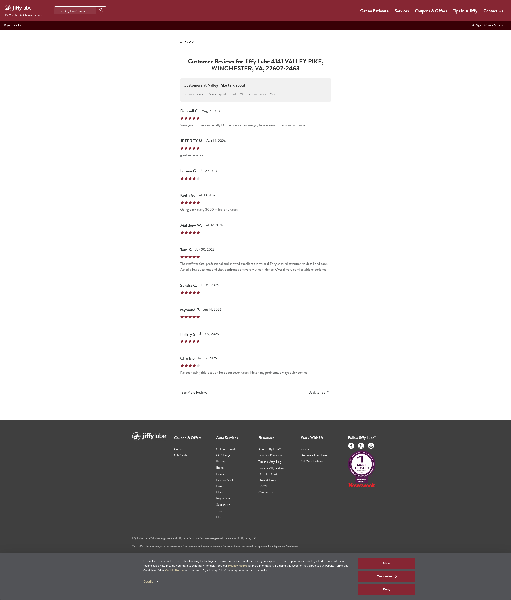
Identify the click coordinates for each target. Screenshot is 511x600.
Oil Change (223, 455)
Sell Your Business (312, 461)
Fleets (220, 517)
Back (186, 42)
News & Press (267, 480)
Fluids (220, 492)
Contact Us (493, 11)
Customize (384, 576)
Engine (220, 473)
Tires (219, 510)
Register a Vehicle (13, 25)
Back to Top (317, 392)
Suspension (223, 504)
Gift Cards (180, 455)
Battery (220, 461)
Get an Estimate (374, 11)
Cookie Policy (174, 570)
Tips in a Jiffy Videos (271, 467)
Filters (220, 486)
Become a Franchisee (314, 455)
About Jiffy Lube (269, 449)
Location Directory (270, 455)
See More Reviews (194, 392)
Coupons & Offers (431, 11)
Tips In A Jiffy (465, 11)
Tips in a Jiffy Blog (269, 461)
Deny (386, 589)
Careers (305, 449)
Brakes (220, 467)
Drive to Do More (269, 474)
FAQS (262, 486)
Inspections (223, 498)
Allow (387, 563)
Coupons (179, 449)
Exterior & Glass (226, 480)
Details (148, 581)
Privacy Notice (237, 565)
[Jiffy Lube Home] (18, 9)
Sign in (489, 25)
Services (402, 11)
